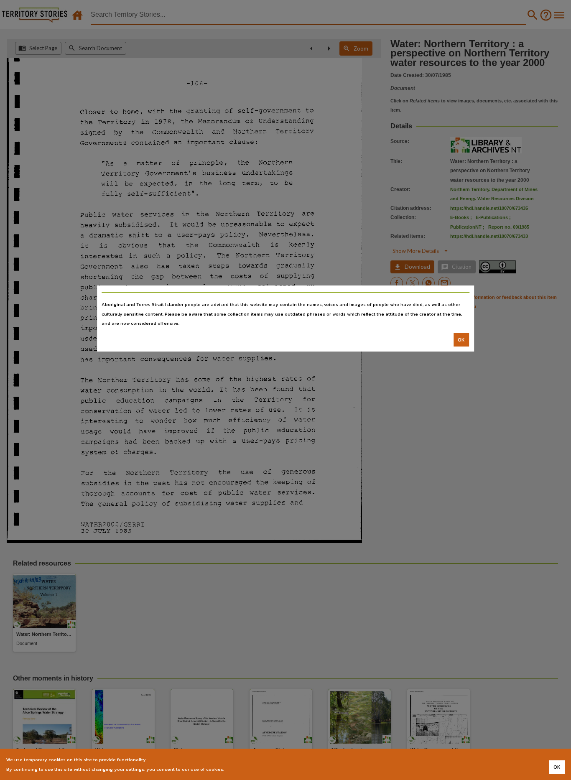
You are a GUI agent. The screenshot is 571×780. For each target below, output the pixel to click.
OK (461, 340)
